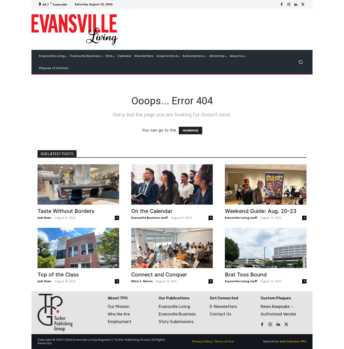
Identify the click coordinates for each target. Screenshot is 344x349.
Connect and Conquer (159, 274)
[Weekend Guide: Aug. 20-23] (265, 184)
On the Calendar (152, 211)
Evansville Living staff (241, 217)
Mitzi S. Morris (142, 281)
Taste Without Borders (66, 211)
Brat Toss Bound (246, 274)
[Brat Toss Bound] (265, 248)
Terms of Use (224, 341)
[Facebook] (281, 4)
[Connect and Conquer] (172, 248)
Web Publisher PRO (293, 341)
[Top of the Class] (78, 248)
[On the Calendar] (172, 184)
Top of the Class (58, 274)
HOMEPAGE (190, 130)
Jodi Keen (44, 217)
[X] (302, 4)
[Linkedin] (295, 4)
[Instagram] (288, 4)
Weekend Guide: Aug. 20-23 (261, 211)
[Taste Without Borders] (78, 184)
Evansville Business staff (149, 217)
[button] (300, 62)
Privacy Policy (202, 341)
